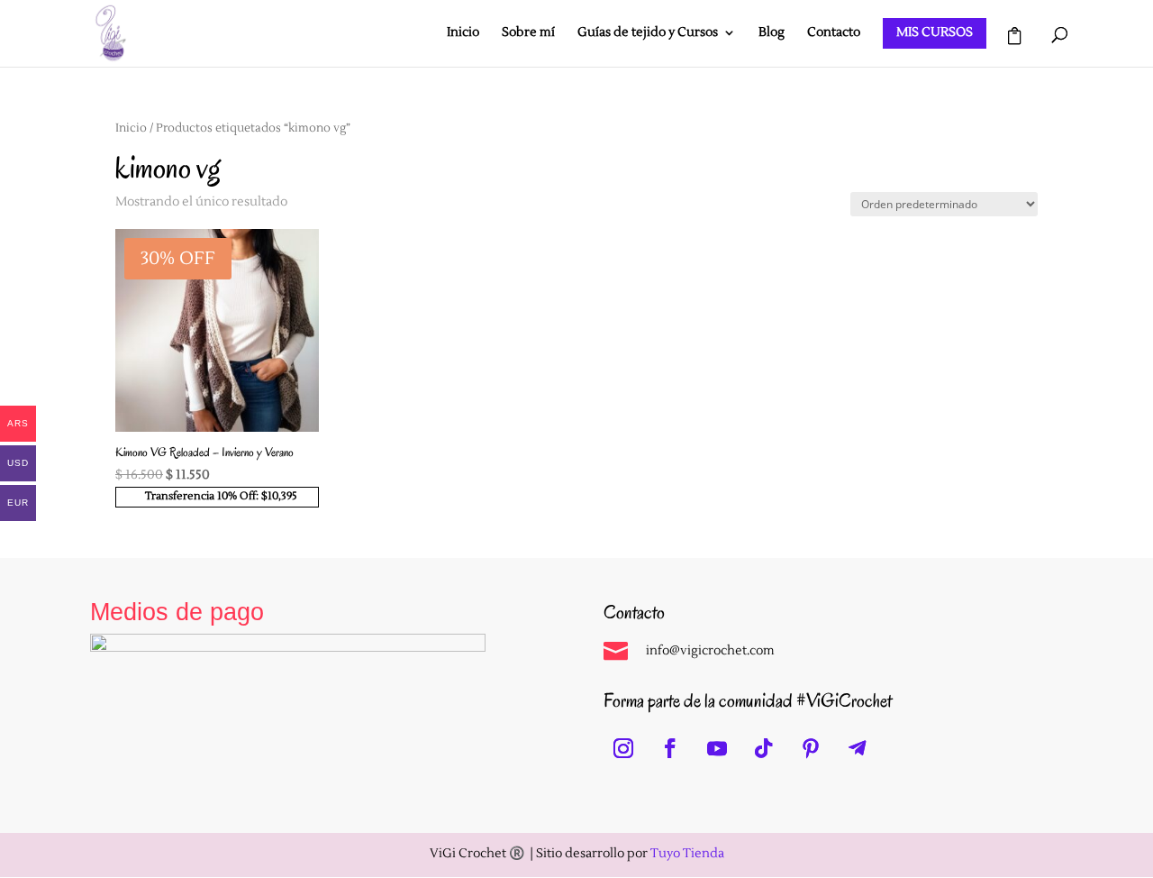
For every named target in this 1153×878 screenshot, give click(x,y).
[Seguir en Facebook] (670, 748)
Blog (771, 33)
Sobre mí (528, 33)
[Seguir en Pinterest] (811, 748)
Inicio (463, 33)
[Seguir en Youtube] (717, 748)
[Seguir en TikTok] (764, 748)
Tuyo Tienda (687, 854)
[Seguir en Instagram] (623, 748)
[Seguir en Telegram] (857, 748)
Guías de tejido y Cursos (647, 33)
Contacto (833, 33)
